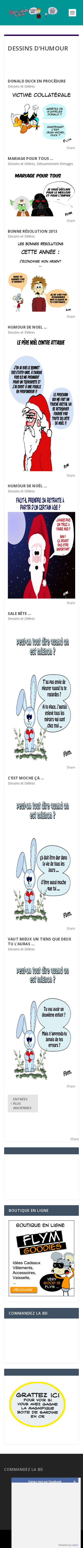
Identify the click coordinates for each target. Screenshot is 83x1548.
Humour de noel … (27, 327)
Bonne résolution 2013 (32, 231)
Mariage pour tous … (30, 158)
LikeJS (74, 1545)
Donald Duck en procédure (36, 81)
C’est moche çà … (26, 778)
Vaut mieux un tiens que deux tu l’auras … (39, 941)
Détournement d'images (55, 164)
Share (71, 148)
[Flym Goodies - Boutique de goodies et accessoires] (41, 1295)
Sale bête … (19, 613)
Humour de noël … (27, 485)
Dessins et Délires (21, 86)
